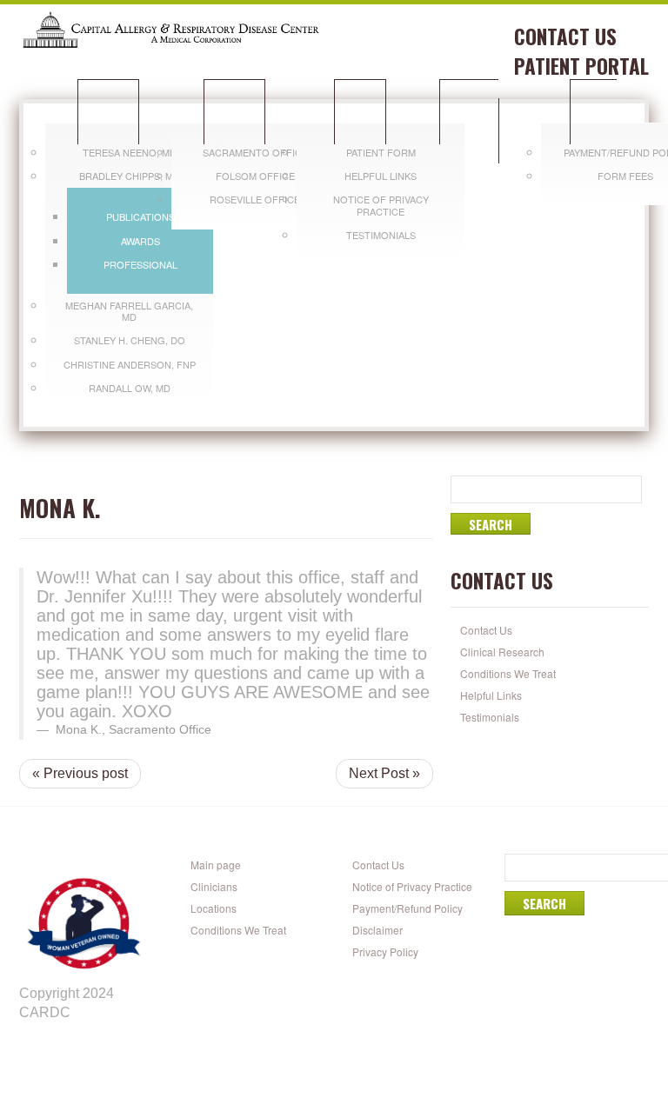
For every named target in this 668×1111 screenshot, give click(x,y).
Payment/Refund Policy (407, 908)
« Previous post (80, 773)
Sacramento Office (255, 152)
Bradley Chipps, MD (129, 176)
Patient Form (381, 152)
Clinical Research (502, 651)
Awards (140, 241)
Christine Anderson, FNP (129, 364)
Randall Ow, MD (129, 388)
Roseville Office (255, 199)
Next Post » (384, 773)
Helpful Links (380, 176)
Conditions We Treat (482, 121)
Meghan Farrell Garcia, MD (129, 310)
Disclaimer (377, 929)
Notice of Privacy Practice (381, 204)
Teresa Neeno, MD (130, 152)
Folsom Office (255, 176)
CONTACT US (565, 36)
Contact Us (486, 629)
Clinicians (108, 111)
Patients (360, 111)
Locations (234, 111)
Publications (140, 216)
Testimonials (381, 235)
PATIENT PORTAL (581, 66)
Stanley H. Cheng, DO (129, 340)
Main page (215, 864)
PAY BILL (594, 111)
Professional (140, 264)
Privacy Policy (385, 951)
